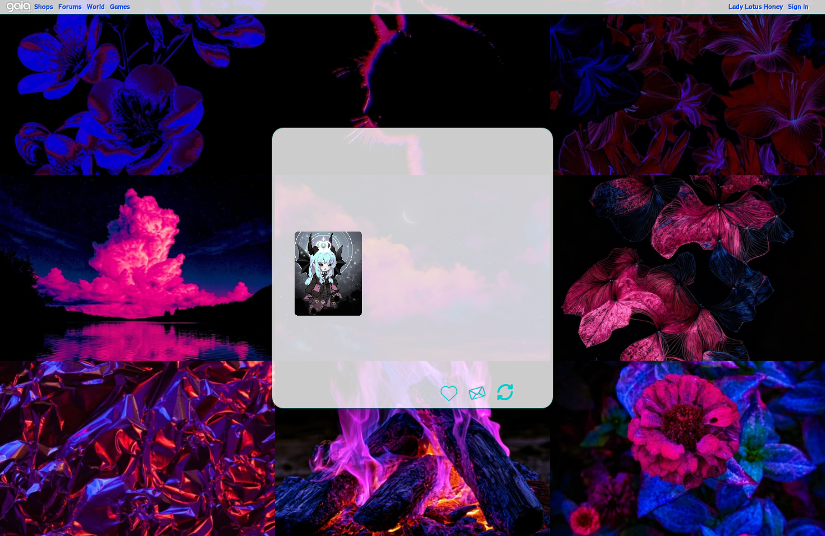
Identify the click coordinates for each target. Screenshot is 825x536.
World (96, 7)
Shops (43, 7)
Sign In (798, 7)
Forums (70, 7)
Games (120, 7)
